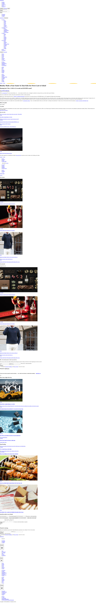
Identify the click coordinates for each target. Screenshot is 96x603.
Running (5, 31)
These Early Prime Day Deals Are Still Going (7, 440)
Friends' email (2, 521)
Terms (3, 594)
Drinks (5, 21)
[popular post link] (11, 227)
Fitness (5, 28)
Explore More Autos (3, 442)
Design (5, 38)
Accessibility (4, 598)
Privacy (3, 596)
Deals (3, 5)
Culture (3, 33)
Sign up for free (18, 155)
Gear (5, 24)
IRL (2, 553)
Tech (5, 46)
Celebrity (1, 447)
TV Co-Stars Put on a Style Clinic (5, 449)
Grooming (3, 60)
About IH (3, 591)
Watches (5, 25)
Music (5, 34)
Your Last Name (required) (13, 518)
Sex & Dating (6, 32)
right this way (38, 373)
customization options (26, 100)
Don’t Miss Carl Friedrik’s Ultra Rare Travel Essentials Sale (10, 435)
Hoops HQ (4, 6)
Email (10, 363)
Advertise (3, 593)
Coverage (3, 552)
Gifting (5, 48)
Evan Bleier (3, 90)
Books (5, 36)
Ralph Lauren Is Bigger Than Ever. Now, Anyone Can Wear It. (9, 257)
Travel (5, 23)
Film (2, 68)
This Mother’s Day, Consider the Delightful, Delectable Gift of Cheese (11, 512)
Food (5, 22)
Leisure (3, 2)
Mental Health (6, 30)
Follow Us (1, 8)
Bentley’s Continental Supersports (19, 96)
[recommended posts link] (11, 401)
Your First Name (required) (13, 517)
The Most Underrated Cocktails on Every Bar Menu (7, 230)
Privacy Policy (16, 366)
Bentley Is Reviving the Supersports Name (6, 153)
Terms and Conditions (8, 366)
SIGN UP (1, 532)
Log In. (7, 163)
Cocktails (1, 228)
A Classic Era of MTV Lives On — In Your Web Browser (8, 126)
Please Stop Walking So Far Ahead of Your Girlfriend (9, 453)
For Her (5, 45)
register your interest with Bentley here (82, 100)
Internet (5, 37)
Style (5, 20)
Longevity (5, 29)
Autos (3, 59)
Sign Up (1, 365)
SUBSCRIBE (4, 161)
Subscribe (5, 8)
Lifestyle (1, 433)
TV (2, 581)
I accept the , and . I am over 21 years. (13, 366)
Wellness (3, 27)
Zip (10, 364)
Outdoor (3, 77)
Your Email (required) (12, 516)
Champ (3, 554)
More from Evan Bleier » (4, 110)
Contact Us (4, 592)
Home (5, 43)
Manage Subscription (5, 599)
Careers (3, 597)
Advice (3, 575)
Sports (5, 39)
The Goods (4, 4)
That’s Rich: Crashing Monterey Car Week (7, 404)
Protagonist (4, 555)
